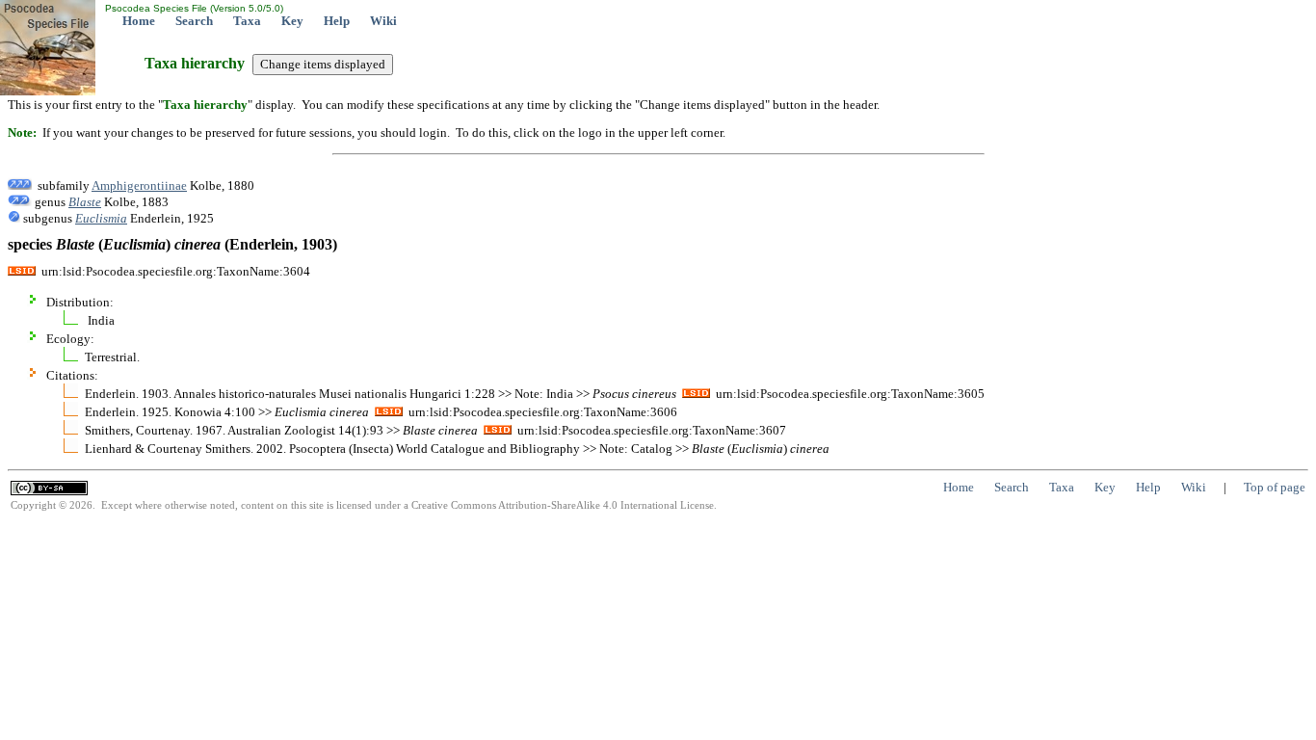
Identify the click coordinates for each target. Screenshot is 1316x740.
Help (337, 20)
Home (138, 20)
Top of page (1274, 487)
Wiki (383, 20)
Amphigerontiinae (139, 185)
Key (292, 20)
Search (194, 20)
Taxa (247, 20)
